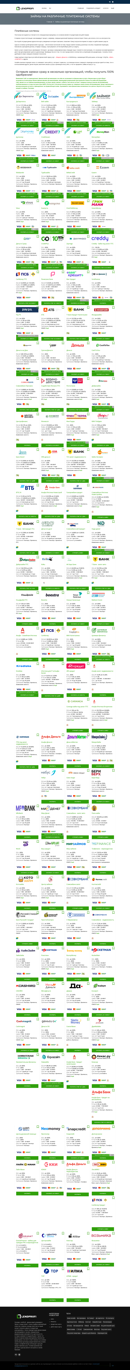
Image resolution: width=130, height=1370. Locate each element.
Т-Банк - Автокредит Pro (25, 529)
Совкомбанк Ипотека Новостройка (100, 493)
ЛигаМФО (95, 1169)
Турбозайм (45, 173)
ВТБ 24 (18, 492)
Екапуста (44, 208)
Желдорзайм (97, 315)
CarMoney (45, 635)
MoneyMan (96, 137)
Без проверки (81, 1318)
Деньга (69, 350)
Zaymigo (69, 244)
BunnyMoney (71, 955)
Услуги (105, 8)
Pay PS (18, 315)
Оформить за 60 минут (52, 445)
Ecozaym (95, 991)
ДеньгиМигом (72, 742)
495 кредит (70, 671)
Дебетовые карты (56, 1327)
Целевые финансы (99, 635)
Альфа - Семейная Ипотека (26, 635)
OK (113, 1365)
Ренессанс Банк (47, 279)
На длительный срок (108, 1325)
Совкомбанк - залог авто (75, 813)
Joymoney (19, 137)
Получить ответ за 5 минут (78, 339)
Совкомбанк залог (73, 884)
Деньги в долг (46, 529)
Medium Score (97, 600)
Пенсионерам (107, 1322)
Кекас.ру (95, 1062)
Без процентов (78, 1325)
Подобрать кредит (93, 8)
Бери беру (95, 778)
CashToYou (96, 350)
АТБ (42, 315)
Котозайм (20, 884)
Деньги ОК (45, 1026)
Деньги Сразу (21, 244)
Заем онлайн (71, 1318)
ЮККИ (43, 1169)
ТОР (42, 1276)
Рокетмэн (45, 955)
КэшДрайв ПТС (22, 600)
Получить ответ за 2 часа (27, 588)
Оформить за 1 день (27, 374)
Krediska (19, 671)
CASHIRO (19, 991)
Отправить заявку (103, 517)
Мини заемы (71, 1329)
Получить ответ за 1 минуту (52, 303)
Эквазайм (45, 1062)
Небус (43, 778)
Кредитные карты (56, 1324)
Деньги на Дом (22, 350)
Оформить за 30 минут (52, 659)
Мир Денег (45, 813)
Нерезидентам (102, 1333)
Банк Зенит (20, 457)
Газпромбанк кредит (74, 492)
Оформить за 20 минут (103, 766)
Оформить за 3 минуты (78, 303)
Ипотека (97, 1329)
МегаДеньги (46, 991)
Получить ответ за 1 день (52, 410)
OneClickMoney (72, 208)
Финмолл (45, 421)
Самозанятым (88, 1329)
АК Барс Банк (71, 564)
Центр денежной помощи (26, 1134)
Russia (44, 8)
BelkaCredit (70, 173)
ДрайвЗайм (96, 1026)
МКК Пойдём (97, 421)
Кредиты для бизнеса (89, 1333)
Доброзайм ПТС (22, 564)
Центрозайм (46, 1241)
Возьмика (95, 1241)
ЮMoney (81, 1322)
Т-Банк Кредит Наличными (76, 315)
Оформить (103, 303)
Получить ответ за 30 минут (102, 267)
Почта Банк (70, 386)
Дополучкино (97, 1134)
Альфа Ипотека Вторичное (102, 707)
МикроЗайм (96, 742)
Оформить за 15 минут (27, 161)
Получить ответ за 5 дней (27, 410)
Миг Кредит (71, 279)
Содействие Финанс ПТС (50, 386)
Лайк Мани (20, 1169)
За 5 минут (90, 1318)
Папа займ (96, 813)
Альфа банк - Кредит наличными (74, 1063)
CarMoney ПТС (21, 279)
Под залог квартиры (73, 1333)
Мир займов (71, 849)
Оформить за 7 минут (27, 125)
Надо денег (96, 529)
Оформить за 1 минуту (27, 339)
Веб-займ (45, 101)
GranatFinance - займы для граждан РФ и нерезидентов (27, 1241)
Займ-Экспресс (97, 457)
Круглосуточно (72, 1322)
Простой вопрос (47, 920)
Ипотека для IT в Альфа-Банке (50, 672)
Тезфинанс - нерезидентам (102, 849)
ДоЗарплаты (21, 101)
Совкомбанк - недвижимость (103, 920)
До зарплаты (100, 1318)
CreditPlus (45, 244)
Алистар (69, 1241)
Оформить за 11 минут (103, 161)
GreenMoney (96, 208)
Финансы (53, 1321)
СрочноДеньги (47, 350)
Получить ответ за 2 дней (27, 481)
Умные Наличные (73, 600)
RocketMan (96, 955)
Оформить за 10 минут (52, 125)
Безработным (97, 1322)
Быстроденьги (72, 101)
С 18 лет (79, 1329)
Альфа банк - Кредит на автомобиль (100, 1098)
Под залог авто (106, 1329)
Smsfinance (96, 279)
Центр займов (46, 884)
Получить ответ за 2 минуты (27, 516)
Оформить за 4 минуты (103, 125)
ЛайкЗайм (20, 955)
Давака (69, 991)
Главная (81, 8)
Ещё (22, 115)
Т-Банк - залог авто (99, 564)
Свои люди (70, 778)
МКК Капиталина (73, 635)
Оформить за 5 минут (77, 125)
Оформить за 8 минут (52, 872)
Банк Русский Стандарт (25, 920)
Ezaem (94, 173)
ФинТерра (70, 421)
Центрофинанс (22, 421)
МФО (52, 1319)
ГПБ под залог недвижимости (22, 743)
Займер (95, 101)
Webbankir (20, 173)
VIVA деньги (45, 457)
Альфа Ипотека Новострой (51, 492)
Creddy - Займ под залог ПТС (102, 244)
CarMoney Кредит (98, 1205)
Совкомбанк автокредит (75, 529)
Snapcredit (70, 1134)
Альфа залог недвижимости (102, 671)
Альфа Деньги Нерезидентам (72, 1170)
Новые (87, 1325)
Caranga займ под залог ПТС (77, 707)
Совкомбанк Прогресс (24, 386)
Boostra (44, 600)
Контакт (88, 1322)
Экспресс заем (95, 1325)
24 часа (69, 1325)
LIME (68, 137)
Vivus (18, 208)
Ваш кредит (45, 849)
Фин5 (18, 849)
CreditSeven (45, 137)
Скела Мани (71, 1026)
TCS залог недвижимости (76, 457)
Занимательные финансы (26, 1062)
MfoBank (19, 813)
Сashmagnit (20, 1026)
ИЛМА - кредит (72, 1276)
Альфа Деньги (46, 742)
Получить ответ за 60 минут (27, 303)
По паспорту (110, 1318)
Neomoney (45, 1134)
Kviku (43, 564)
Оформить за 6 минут (77, 196)
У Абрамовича (71, 920)
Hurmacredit (96, 884)
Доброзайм (96, 386)
